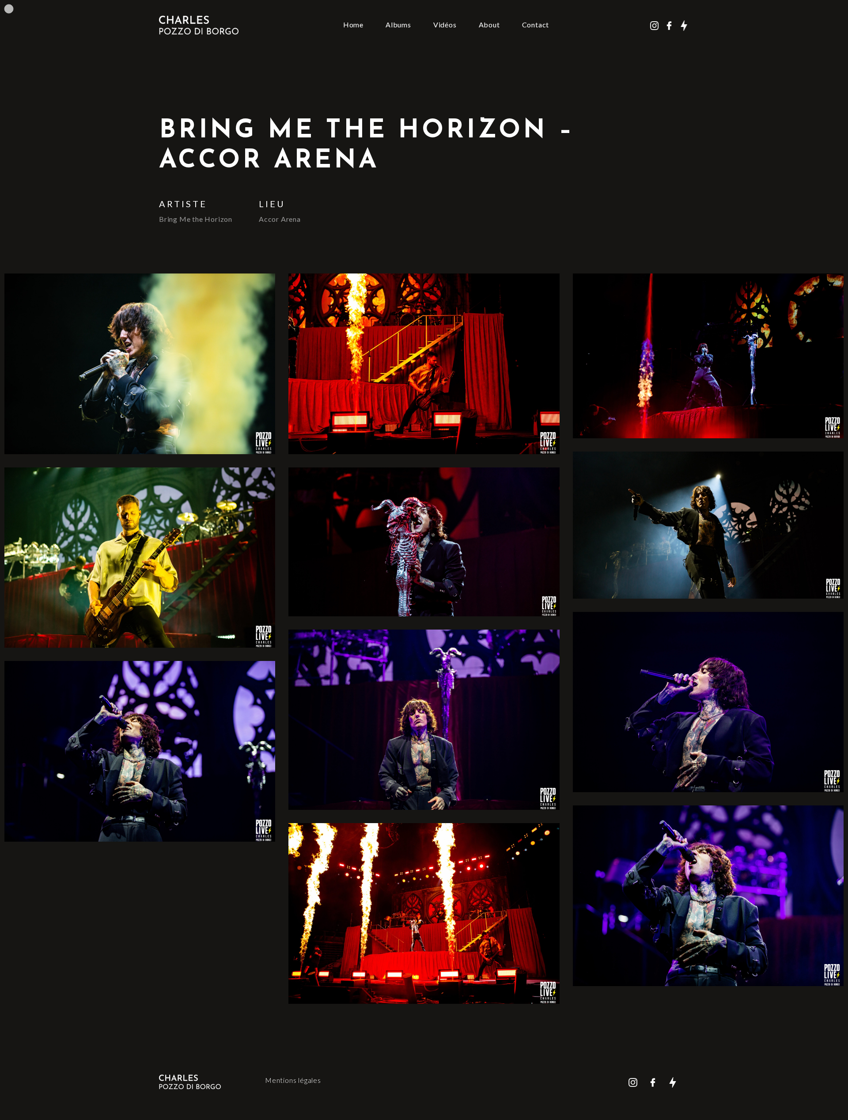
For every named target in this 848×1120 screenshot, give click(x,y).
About (489, 24)
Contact (535, 24)
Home (353, 24)
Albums (398, 24)
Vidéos (445, 24)
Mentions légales (293, 1080)
